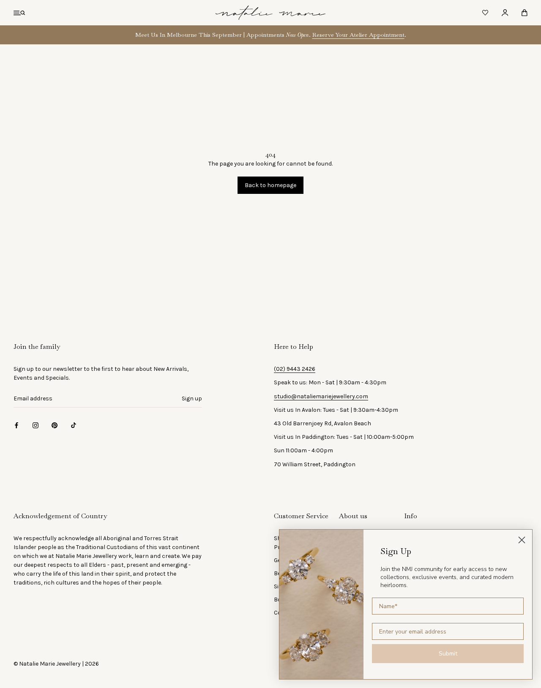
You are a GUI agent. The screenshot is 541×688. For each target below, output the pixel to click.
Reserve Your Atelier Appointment (358, 34)
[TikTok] (74, 424)
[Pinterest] (54, 424)
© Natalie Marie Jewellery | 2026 (56, 663)
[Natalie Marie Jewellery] (270, 12)
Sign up (192, 398)
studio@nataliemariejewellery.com (321, 396)
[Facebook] (16, 424)
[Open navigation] (19, 13)
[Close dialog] (521, 540)
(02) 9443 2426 (294, 369)
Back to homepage (270, 185)
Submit (448, 654)
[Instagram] (35, 424)
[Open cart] (524, 12)
